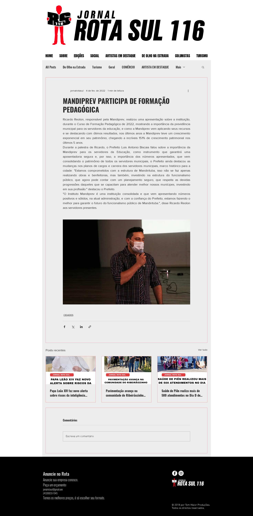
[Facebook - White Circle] (174, 473)
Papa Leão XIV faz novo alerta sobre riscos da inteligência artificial (69, 393)
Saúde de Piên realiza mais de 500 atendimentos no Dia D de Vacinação (181, 393)
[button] (203, 67)
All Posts (51, 67)
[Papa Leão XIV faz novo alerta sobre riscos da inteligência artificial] (71, 370)
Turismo (97, 67)
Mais (178, 67)
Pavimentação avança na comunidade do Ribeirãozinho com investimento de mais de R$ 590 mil (125, 393)
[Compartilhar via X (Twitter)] (73, 326)
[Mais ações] (188, 91)
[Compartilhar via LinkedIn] (81, 326)
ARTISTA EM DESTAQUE (155, 67)
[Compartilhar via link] (89, 326)
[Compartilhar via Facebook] (64, 326)
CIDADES (68, 315)
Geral (112, 67)
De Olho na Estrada (74, 67)
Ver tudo (202, 349)
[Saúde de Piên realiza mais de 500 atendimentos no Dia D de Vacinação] (182, 370)
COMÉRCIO (128, 67)
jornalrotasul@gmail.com (53, 489)
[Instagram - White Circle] (181, 473)
